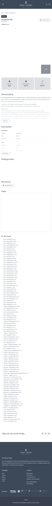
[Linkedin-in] (49, 433)
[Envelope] (49, 4)
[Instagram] (45, 433)
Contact (3, 481)
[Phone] (46, 4)
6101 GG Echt (30, 475)
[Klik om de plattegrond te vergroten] (6, 169)
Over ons (4, 475)
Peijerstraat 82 (30, 473)
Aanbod (6, 12)
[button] (45, 20)
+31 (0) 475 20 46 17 (31, 477)
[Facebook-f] (42, 433)
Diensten (4, 479)
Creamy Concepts (35, 502)
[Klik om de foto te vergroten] (26, 45)
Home (2, 12)
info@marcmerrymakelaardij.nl (33, 479)
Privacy (26, 499)
